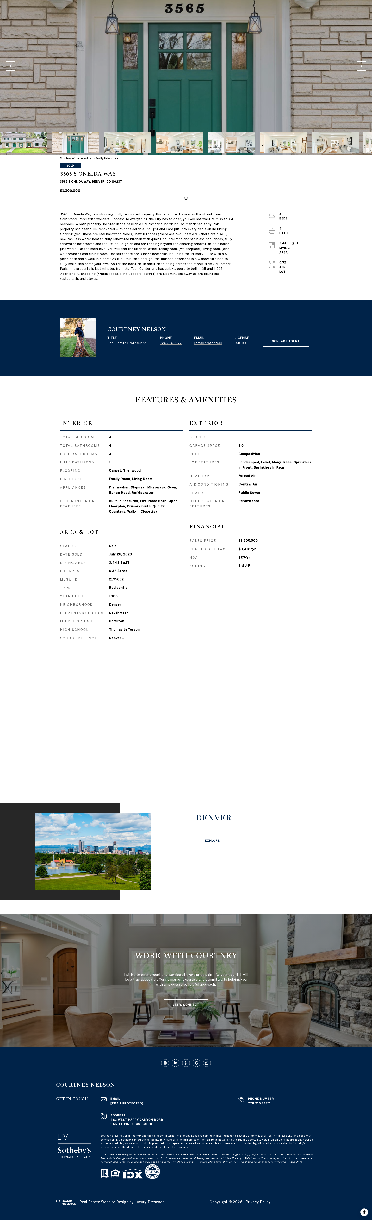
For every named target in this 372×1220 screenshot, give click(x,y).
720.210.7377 (171, 343)
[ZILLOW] (207, 1063)
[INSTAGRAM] (165, 1063)
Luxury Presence (149, 1202)
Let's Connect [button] (186, 1004)
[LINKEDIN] (175, 1063)
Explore (212, 840)
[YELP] (186, 1063)
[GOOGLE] (196, 1063)
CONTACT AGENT (286, 341)
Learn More (294, 1162)
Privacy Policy (258, 1202)
